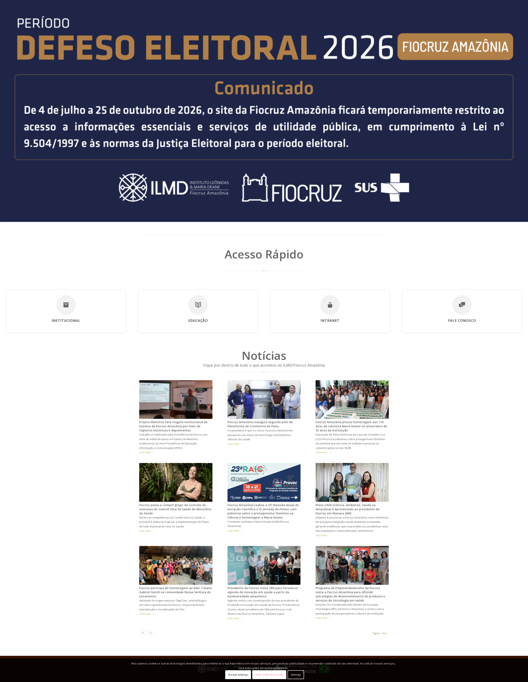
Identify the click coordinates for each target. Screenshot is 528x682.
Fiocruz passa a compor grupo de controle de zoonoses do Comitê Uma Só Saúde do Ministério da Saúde (175, 509)
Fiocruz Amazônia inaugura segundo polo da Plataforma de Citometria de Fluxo (260, 424)
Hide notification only (269, 674)
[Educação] (198, 304)
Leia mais (145, 452)
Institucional (66, 320)
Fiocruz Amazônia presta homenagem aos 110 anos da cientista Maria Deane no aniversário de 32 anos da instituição (351, 426)
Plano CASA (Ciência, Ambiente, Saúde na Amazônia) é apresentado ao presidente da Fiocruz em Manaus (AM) (348, 509)
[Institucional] (66, 304)
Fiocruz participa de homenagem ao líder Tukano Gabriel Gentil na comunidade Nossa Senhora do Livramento (175, 592)
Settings (296, 674)
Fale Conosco (462, 320)
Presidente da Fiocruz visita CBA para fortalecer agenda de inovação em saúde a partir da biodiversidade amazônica (262, 592)
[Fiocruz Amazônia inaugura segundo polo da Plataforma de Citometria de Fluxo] (264, 399)
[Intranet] (330, 304)
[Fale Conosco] (462, 304)
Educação (198, 320)
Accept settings (238, 674)
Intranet (330, 320)
